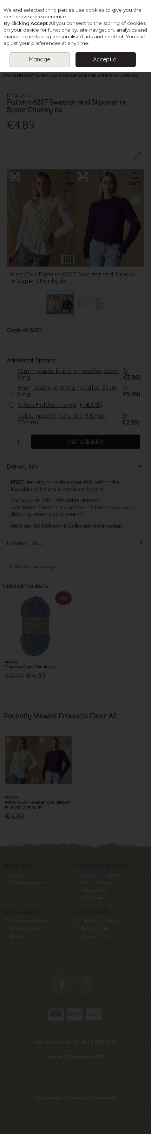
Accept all (106, 59)
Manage (39, 59)
